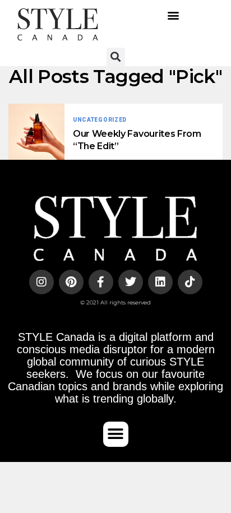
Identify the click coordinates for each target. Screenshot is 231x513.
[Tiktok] (190, 282)
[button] (173, 15)
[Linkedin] (160, 282)
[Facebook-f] (101, 282)
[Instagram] (41, 282)
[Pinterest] (71, 282)
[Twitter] (130, 282)
